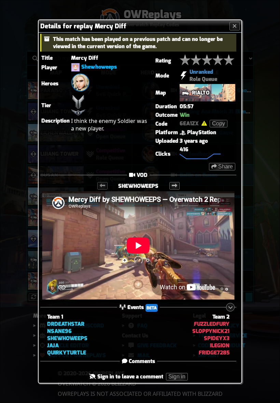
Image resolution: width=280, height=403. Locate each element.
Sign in (176, 376)
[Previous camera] (102, 186)
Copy (218, 123)
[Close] (234, 26)
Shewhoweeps (99, 66)
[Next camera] (174, 186)
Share (225, 166)
